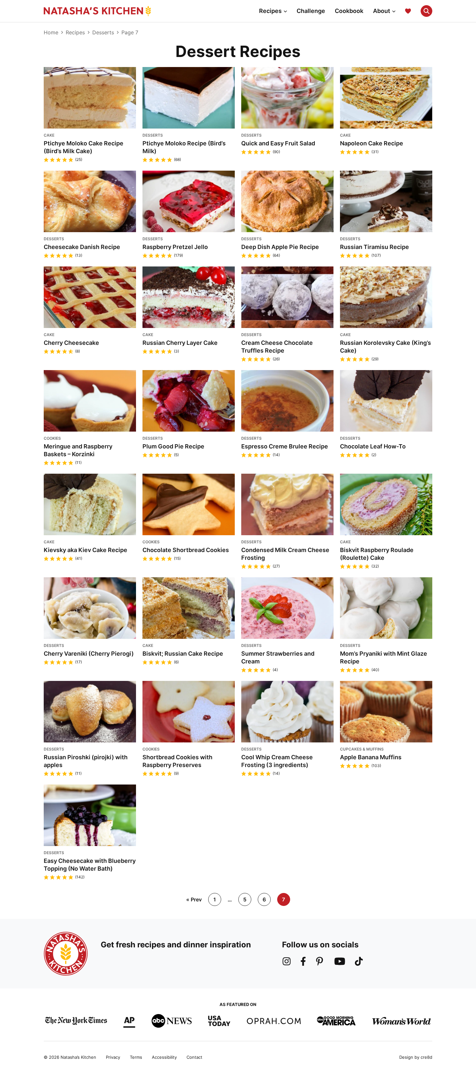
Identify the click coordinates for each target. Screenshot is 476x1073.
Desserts (103, 32)
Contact (194, 1057)
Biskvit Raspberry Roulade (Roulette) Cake (377, 554)
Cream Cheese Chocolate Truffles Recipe (277, 346)
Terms (136, 1057)
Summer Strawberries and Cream (277, 657)
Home (51, 32)
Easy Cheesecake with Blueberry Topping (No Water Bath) (90, 864)
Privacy (113, 1057)
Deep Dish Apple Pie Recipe (280, 246)
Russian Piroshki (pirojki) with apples (86, 761)
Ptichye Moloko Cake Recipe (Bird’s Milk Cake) (83, 147)
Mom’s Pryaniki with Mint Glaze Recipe (383, 657)
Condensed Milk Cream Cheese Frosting (285, 554)
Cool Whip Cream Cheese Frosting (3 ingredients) (277, 761)
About (381, 10)
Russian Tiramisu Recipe (374, 246)
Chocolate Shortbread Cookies (185, 550)
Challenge (311, 10)
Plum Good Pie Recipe (173, 446)
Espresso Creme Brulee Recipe (284, 446)
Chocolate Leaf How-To (373, 446)
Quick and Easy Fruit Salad (278, 143)
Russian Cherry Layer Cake (180, 342)
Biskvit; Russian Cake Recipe (182, 653)
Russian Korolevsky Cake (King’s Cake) (385, 346)
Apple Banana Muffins (371, 757)
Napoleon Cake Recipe (371, 143)
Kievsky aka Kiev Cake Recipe (85, 550)
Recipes (270, 10)
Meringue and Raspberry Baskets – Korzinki (78, 450)
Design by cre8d (415, 1057)
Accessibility (164, 1057)
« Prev (194, 899)
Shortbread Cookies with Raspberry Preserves (177, 761)
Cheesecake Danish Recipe (82, 246)
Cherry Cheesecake (71, 342)
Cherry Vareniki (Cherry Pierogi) (89, 653)
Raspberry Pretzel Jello (175, 246)
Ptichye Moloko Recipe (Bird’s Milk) (184, 147)
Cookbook (349, 10)
